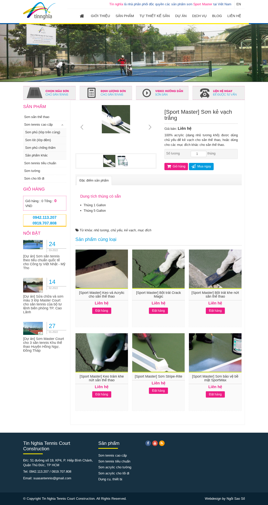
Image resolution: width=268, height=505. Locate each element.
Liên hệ (184, 128)
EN (238, 4)
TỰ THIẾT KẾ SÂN (154, 16)
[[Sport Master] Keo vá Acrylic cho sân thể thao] (102, 275)
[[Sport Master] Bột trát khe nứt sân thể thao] (215, 275)
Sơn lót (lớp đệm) (38, 140)
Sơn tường (32, 171)
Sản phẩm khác (36, 155)
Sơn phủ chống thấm (40, 148)
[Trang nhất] (82, 16)
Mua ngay (204, 166)
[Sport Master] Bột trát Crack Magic (158, 294)
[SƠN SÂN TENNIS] (39, 10)
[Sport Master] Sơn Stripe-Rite (158, 376)
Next (149, 127)
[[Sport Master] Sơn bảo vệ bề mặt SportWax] (215, 359)
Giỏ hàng (178, 166)
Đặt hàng (101, 310)
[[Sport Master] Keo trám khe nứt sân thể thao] (102, 359)
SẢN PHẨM (125, 16)
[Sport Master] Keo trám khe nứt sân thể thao (102, 378)
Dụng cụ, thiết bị (110, 479)
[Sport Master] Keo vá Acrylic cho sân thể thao (101, 294)
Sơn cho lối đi (34, 178)
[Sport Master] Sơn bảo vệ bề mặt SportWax (215, 378)
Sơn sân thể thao (36, 117)
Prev (82, 127)
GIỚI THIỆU (100, 16)
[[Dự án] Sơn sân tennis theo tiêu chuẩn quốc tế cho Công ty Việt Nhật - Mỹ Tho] (33, 244)
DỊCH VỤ (199, 16)
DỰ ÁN (181, 16)
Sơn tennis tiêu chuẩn (40, 163)
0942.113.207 (45, 217)
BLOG (217, 16)
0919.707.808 (45, 223)
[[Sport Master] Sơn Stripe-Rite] (158, 359)
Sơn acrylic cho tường (114, 467)
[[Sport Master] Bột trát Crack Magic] (158, 275)
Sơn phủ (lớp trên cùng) (42, 132)
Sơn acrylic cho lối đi (113, 473)
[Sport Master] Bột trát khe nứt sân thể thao (215, 294)
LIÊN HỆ (234, 16)
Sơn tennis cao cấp (38, 124)
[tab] (94, 180)
